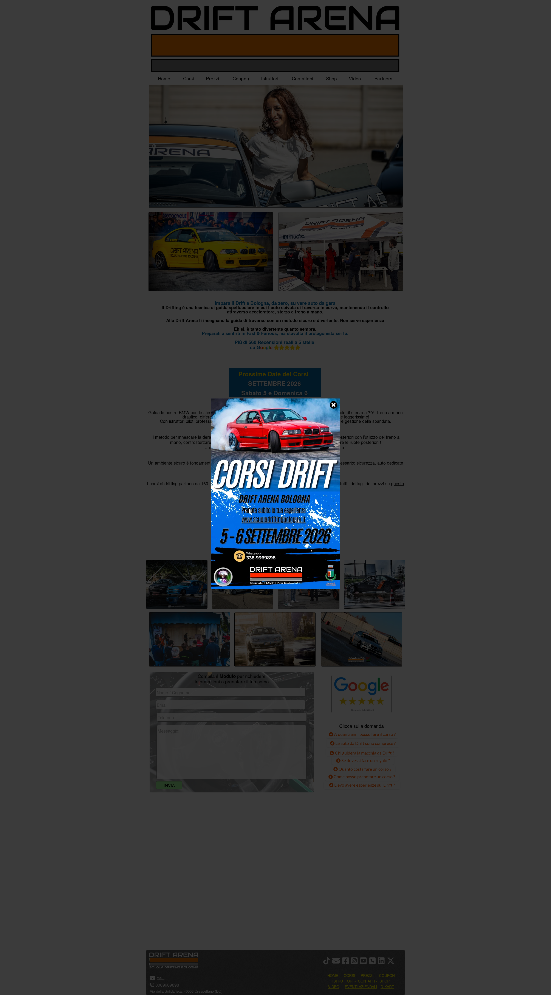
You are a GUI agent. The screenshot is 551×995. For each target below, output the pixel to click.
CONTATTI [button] (366, 981)
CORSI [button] (349, 975)
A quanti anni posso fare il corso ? (364, 734)
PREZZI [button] (367, 975)
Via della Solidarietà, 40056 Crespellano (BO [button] (185, 991)
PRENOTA (274, 545)
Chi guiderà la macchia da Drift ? (364, 752)
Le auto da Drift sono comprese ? (365, 743)
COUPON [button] (387, 975)
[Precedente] (154, 146)
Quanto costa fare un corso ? (365, 769)
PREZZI (230, 545)
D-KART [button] (387, 986)
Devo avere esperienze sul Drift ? (364, 784)
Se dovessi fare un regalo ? (365, 760)
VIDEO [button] (333, 986)
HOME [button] (332, 975)
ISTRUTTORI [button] (342, 981)
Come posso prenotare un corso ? (364, 776)
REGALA (319, 545)
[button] (163, 977)
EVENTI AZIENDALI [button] (361, 986)
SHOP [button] (384, 981)
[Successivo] (397, 146)
